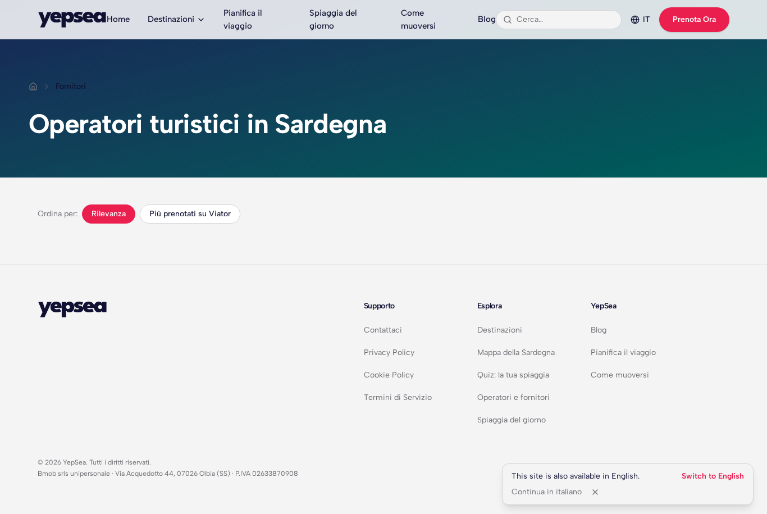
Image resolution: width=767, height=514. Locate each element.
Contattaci (383, 330)
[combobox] (565, 19)
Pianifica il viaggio (242, 19)
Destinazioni (171, 19)
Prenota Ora (694, 19)
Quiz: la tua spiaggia (513, 375)
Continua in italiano (547, 492)
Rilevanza (109, 214)
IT (646, 19)
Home (118, 19)
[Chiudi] (595, 492)
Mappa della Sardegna (516, 352)
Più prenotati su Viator (190, 214)
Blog (487, 19)
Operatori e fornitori (513, 397)
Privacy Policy (389, 352)
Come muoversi (418, 19)
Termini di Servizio (398, 397)
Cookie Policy (389, 375)
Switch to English (713, 476)
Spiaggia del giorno (333, 19)
